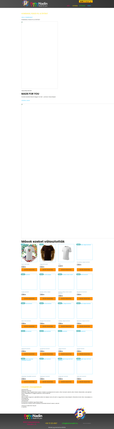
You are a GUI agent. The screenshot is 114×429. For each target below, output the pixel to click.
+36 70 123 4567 (51, 423)
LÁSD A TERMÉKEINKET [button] (27, 17)
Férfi (89, 6)
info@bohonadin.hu (70, 423)
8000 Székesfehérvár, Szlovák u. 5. (31, 423)
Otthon (82, 6)
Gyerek (75, 6)
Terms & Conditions (87, 423)
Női (68, 6)
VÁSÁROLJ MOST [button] (25, 100)
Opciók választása (29, 269)
